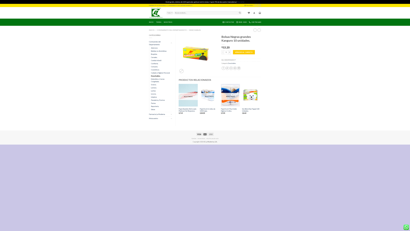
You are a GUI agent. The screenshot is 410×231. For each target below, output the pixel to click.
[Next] (261, 102)
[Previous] (178, 102)
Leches (153, 91)
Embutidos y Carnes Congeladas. (158, 80)
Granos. (153, 85)
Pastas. (153, 103)
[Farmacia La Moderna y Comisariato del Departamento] (156, 13)
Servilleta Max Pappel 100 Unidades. (250, 110)
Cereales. (154, 57)
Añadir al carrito (244, 52)
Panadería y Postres (158, 100)
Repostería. (155, 106)
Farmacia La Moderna (157, 114)
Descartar (241, 2)
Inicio (151, 22)
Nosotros (168, 22)
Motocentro (153, 118)
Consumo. (154, 67)
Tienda (158, 22)
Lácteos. (154, 88)
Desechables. (195, 30)
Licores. (153, 94)
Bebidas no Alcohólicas (159, 51)
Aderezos (154, 48)
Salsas (153, 109)
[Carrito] (260, 12)
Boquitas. (154, 54)
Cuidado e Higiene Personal (160, 73)
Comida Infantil (156, 60)
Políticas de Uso (212, 138)
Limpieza (154, 97)
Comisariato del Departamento (172, 30)
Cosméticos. (155, 70)
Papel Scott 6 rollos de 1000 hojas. (207, 110)
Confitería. (154, 63)
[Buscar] (240, 13)
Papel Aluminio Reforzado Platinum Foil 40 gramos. (187, 110)
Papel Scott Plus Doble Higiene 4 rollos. (229, 110)
